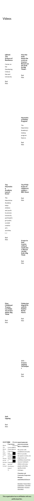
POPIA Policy (21, 487)
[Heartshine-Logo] (9, 2)
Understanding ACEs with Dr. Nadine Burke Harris (25, 307)
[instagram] (14, 461)
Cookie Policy (21, 485)
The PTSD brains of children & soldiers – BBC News (25, 188)
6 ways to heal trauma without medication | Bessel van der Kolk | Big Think (24, 247)
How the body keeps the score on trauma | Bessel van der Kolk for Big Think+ (25, 62)
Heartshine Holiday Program (24, 119)
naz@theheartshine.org (24, 479)
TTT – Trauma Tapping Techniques (25, 364)
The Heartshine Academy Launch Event (8, 189)
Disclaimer (20, 483)
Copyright (27, 485)
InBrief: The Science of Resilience (9, 57)
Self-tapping (7, 417)
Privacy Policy (27, 483)
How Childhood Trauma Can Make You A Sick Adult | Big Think (9, 308)
